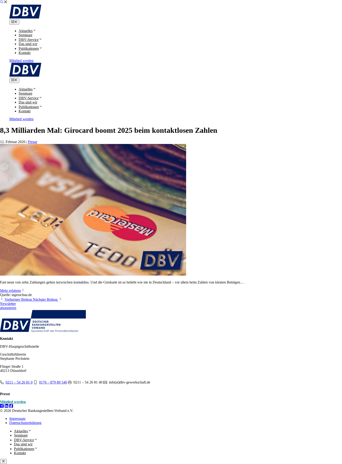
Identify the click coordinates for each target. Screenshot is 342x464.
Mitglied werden (21, 61)
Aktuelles (26, 31)
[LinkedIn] (6, 406)
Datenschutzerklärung (25, 423)
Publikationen (29, 48)
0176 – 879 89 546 (53, 382)
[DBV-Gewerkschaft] (25, 17)
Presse (32, 142)
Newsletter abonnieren (8, 306)
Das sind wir (28, 44)
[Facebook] (11, 406)
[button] (3, 2)
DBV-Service (29, 40)
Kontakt (24, 53)
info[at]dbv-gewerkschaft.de (129, 382)
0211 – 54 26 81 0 (19, 382)
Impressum (17, 419)
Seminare (25, 35)
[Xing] (2, 406)
